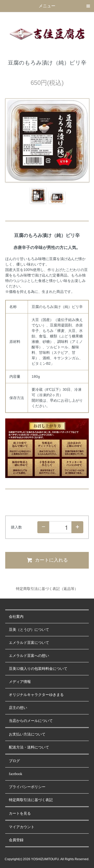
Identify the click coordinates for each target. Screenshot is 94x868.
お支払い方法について (27, 734)
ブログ (14, 761)
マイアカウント (21, 827)
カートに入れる (51, 560)
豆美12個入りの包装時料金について (38, 669)
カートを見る (20, 813)
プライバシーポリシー (27, 787)
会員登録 (16, 840)
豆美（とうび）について (29, 630)
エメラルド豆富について (29, 643)
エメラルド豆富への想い (29, 656)
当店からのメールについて (31, 721)
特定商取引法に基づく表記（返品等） (47, 589)
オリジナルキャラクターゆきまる (36, 695)
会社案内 (16, 617)
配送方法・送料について (29, 747)
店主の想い (18, 708)
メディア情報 (20, 682)
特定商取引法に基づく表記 (31, 800)
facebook (15, 774)
